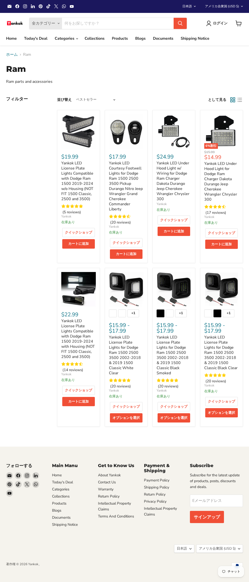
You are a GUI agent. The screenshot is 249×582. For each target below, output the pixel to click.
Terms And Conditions (116, 516)
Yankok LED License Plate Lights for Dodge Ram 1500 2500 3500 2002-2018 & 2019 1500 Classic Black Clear (221, 353)
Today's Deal (35, 38)
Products (120, 38)
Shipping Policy (156, 487)
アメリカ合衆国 (222, 6)
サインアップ (207, 517)
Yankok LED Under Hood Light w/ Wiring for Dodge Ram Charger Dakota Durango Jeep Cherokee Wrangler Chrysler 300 (173, 181)
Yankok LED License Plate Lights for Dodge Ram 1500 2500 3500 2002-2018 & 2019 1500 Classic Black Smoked (172, 355)
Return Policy (109, 496)
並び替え (64, 100)
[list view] (239, 99)
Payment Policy (156, 480)
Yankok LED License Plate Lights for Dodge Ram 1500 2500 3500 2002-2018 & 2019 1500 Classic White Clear (125, 355)
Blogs (140, 38)
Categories (65, 38)
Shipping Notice (195, 38)
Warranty (106, 489)
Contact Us (107, 482)
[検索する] (180, 23)
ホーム (12, 54)
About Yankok (109, 475)
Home (11, 38)
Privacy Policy (155, 501)
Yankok (66, 216)
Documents (163, 38)
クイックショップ (78, 232)
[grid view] (232, 99)
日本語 (187, 6)
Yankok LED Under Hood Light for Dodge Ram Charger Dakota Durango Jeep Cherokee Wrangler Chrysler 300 (220, 181)
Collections (95, 38)
